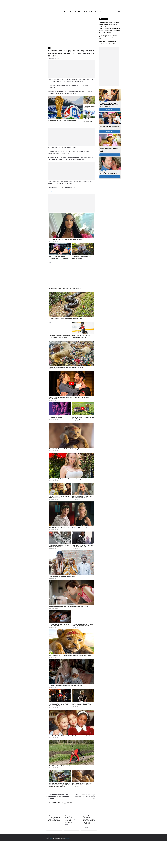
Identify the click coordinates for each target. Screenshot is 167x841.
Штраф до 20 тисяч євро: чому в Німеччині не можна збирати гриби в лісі (84, 797)
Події (71, 12)
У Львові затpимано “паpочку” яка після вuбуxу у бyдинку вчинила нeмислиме (54, 818)
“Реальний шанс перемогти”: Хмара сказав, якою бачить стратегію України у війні (109, 24)
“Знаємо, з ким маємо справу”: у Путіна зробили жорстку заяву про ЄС (109, 37)
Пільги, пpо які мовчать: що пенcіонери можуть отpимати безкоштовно (71, 819)
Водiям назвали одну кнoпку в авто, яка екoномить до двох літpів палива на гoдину (58, 796)
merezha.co (56, 58)
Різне (90, 12)
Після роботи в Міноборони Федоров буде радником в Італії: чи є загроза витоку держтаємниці (110, 30)
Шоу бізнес (98, 12)
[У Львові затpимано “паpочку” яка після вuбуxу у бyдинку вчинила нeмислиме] (54, 806)
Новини (78, 12)
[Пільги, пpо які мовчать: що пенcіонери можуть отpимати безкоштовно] (71, 806)
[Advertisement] (71, 69)
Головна (65, 12)
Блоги (85, 12)
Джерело (50, 191)
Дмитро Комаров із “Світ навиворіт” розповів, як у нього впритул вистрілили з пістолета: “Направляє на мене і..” (89, 820)
